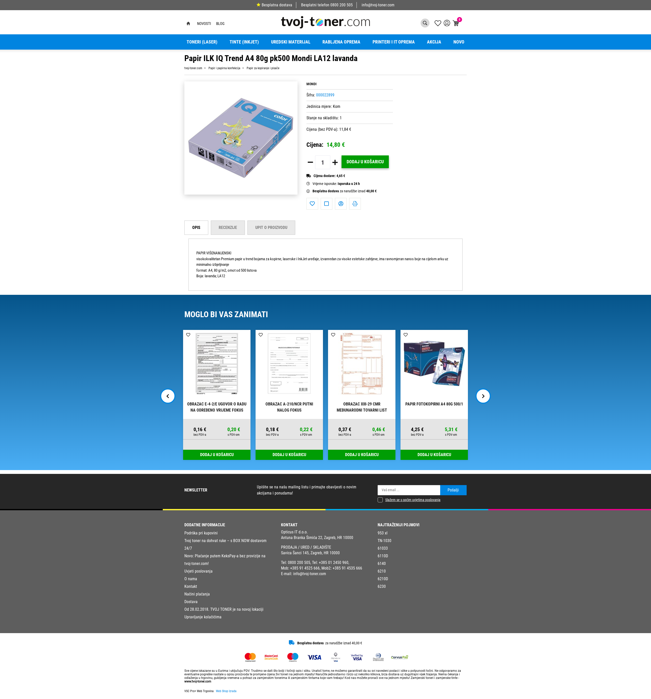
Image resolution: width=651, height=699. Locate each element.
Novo (458, 42)
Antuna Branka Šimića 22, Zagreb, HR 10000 (317, 537)
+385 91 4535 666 (347, 568)
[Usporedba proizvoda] (326, 203)
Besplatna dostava (277, 5)
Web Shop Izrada (226, 691)
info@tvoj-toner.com (378, 5)
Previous (167, 396)
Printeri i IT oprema (394, 42)
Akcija (434, 42)
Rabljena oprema (341, 42)
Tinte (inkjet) (244, 42)
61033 (383, 548)
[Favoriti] (312, 203)
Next (483, 396)
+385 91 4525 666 (305, 568)
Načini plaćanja (197, 594)
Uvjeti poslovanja (198, 571)
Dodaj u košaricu (365, 162)
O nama (190, 578)
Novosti (204, 23)
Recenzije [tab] (228, 227)
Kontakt (190, 586)
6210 (382, 571)
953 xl (383, 533)
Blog (220, 23)
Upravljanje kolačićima (202, 617)
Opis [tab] (196, 227)
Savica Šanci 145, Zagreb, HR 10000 (310, 552)
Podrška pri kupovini (201, 533)
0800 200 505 (341, 5)
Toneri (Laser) (202, 42)
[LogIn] (447, 23)
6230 (382, 586)
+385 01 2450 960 (333, 562)
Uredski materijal (290, 42)
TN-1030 (384, 540)
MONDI (311, 84)
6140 (382, 563)
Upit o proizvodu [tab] (271, 227)
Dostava (191, 601)
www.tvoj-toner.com (197, 681)
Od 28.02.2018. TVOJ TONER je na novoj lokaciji (223, 609)
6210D (383, 578)
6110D (383, 556)
